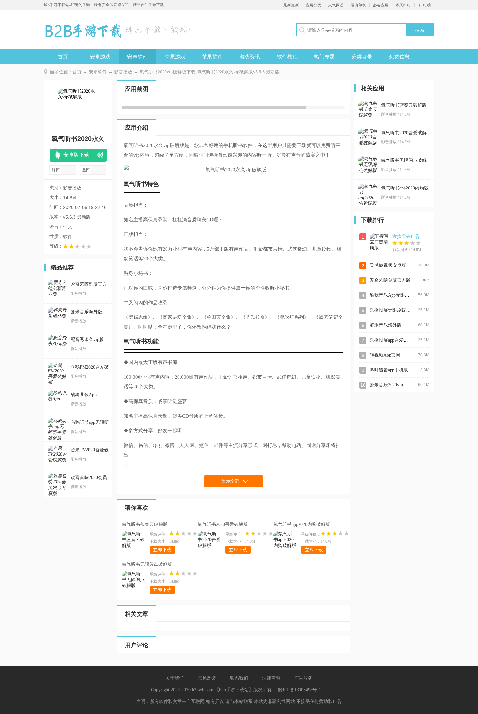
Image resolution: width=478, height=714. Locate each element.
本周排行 (403, 5)
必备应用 (381, 5)
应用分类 (313, 5)
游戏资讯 (249, 56)
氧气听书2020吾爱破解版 (223, 524)
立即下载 (162, 549)
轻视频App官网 (385, 355)
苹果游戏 (175, 56)
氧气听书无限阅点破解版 (147, 564)
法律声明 (271, 678)
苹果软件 (212, 56)
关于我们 (175, 678)
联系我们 (239, 678)
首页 (63, 56)
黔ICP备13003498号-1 (299, 689)
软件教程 (287, 56)
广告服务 (303, 678)
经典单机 (358, 5)
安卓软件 (137, 56)
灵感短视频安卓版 (388, 265)
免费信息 (399, 56)
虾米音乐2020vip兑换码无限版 (400, 385)
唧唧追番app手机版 (389, 370)
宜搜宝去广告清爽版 (412, 236)
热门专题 (324, 56)
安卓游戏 (100, 56)
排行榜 (425, 5)
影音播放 (123, 72)
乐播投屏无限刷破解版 (392, 310)
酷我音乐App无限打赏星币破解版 (403, 295)
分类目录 (362, 56)
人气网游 (336, 5)
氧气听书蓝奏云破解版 (144, 524)
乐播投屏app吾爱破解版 (393, 340)
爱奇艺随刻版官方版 (390, 280)
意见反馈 (207, 678)
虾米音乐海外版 (386, 325)
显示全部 (230, 481)
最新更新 (291, 5)
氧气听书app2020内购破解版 (301, 524)
